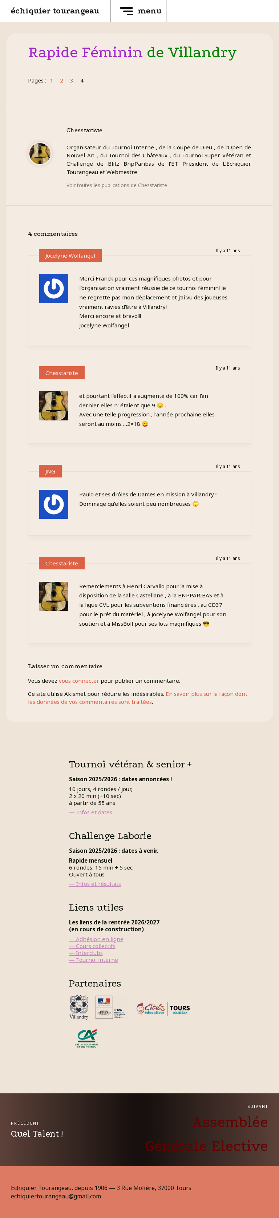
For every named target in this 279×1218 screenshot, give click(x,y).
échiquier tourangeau (55, 11)
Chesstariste (61, 372)
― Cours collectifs (92, 945)
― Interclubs (86, 952)
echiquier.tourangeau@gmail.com (56, 1196)
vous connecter (79, 680)
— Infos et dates (90, 812)
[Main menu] (126, 11)
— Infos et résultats (95, 883)
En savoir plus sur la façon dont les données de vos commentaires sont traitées (137, 697)
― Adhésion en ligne (96, 939)
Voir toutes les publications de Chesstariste (116, 185)
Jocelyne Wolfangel (70, 255)
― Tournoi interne (93, 959)
